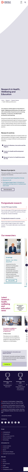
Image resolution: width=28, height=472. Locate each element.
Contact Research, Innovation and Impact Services (12, 352)
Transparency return (8, 469)
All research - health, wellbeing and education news (20, 308)
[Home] (6, 2)
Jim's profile (11, 280)
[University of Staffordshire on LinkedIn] (16, 422)
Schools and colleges (8, 451)
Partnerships (6, 440)
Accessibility (6, 467)
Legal (4, 465)
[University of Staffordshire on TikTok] (19, 422)
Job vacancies (6, 463)
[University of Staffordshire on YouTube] (12, 422)
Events (4, 461)
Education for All (7, 180)
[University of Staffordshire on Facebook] (2, 422)
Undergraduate (6, 432)
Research (8, 100)
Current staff (6, 448)
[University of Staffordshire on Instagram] (9, 422)
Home (2, 100)
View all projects (8, 189)
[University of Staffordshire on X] (6, 422)
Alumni (4, 449)
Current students (7, 446)
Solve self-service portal (9, 453)
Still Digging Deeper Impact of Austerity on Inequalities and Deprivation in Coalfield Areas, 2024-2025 (14, 184)
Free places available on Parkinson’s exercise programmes (9, 330)
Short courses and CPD (8, 436)
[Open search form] (25, 2)
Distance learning (7, 438)
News (4, 459)
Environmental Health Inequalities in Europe (13, 178)
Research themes (15, 100)
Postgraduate (6, 434)
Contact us (7, 364)
